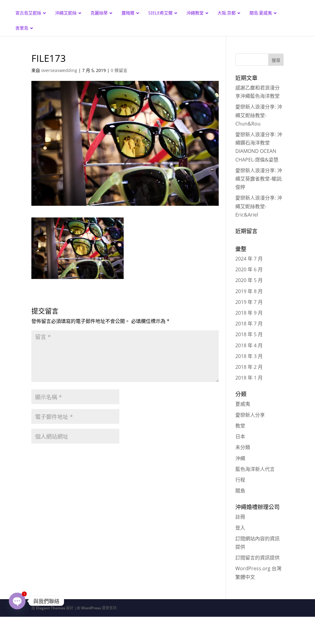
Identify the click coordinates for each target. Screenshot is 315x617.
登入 (240, 527)
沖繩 (240, 458)
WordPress (91, 608)
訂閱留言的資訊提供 (257, 557)
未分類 (242, 447)
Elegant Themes (50, 608)
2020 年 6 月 (249, 269)
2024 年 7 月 (249, 258)
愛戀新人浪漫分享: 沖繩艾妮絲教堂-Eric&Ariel (258, 206)
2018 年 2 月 (249, 367)
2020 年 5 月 (249, 280)
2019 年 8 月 (249, 291)
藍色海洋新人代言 (255, 469)
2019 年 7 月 (249, 302)
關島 (240, 490)
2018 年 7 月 (249, 323)
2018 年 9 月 (249, 312)
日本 (240, 436)
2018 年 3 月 (249, 356)
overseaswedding (59, 70)
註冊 (240, 516)
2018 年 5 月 (249, 334)
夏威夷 (242, 403)
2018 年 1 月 (249, 377)
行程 (240, 479)
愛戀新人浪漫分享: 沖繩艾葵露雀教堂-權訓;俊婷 (258, 178)
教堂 (240, 425)
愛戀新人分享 (250, 415)
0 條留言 (119, 70)
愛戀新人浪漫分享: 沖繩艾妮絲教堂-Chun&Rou (258, 115)
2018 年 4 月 (249, 345)
